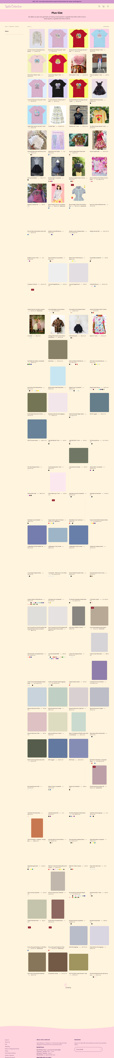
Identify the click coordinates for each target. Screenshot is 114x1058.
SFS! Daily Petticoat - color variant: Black (71, 1003)
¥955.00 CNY (33, 362)
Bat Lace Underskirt (32, 178)
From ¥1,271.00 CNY (55, 311)
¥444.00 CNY (30, 601)
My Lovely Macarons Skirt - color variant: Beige (29, 789)
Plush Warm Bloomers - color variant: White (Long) (91, 869)
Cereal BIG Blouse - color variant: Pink (91, 286)
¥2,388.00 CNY (72, 922)
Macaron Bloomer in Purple (96, 708)
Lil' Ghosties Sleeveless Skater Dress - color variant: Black (69, 602)
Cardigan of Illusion (32, 284)
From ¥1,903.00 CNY (73, 841)
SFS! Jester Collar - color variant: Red (78, 1055)
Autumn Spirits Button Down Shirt (77, 151)
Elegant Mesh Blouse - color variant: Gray (103, 389)
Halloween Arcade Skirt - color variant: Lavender (90, 496)
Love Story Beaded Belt (53, 654)
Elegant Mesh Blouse (95, 387)
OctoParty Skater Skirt (53, 813)
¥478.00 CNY (71, 521)
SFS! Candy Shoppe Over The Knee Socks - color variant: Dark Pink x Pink (34, 1003)
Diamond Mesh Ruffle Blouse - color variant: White (72, 364)
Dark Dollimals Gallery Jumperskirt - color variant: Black (28, 364)
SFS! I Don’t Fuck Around (75, 1027)
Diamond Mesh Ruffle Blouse (76, 361)
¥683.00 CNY (43, 178)
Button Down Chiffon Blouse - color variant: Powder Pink (71, 261)
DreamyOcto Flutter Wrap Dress (55, 387)
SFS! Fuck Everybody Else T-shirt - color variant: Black (48, 1030)
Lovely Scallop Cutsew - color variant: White (71, 685)
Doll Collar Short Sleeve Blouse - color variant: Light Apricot (28, 390)
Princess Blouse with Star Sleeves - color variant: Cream (69, 895)
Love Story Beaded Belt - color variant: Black (50, 657)
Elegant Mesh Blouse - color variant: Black (102, 389)
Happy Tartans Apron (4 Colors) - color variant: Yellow (51, 523)
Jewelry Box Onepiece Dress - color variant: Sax (90, 549)
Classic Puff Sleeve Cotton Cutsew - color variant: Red (93, 312)
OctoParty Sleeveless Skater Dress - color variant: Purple (74, 816)
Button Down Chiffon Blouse (76, 257)
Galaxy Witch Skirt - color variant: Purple (29, 495)
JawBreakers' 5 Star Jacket (54, 546)
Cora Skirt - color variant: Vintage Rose (29, 337)
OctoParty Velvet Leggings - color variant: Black (93, 816)
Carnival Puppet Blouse (53, 284)
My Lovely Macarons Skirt (33, 786)
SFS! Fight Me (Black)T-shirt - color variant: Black (90, 1003)
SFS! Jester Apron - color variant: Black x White (54, 1055)
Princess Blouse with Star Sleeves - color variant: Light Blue (80, 895)
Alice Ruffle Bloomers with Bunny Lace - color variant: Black (31, 154)
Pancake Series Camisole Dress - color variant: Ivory (48, 842)
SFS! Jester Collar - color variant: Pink (72, 1055)
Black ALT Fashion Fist (33, 204)
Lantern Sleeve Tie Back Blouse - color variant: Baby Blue (37, 602)
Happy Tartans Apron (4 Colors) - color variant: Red (48, 523)
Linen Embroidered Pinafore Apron (98, 627)
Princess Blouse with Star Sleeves (77, 892)
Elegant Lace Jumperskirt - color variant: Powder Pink (77, 390)
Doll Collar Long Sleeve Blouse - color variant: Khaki (99, 364)
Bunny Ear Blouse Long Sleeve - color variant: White (48, 261)
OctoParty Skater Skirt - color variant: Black (48, 816)
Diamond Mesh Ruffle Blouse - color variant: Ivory (74, 364)
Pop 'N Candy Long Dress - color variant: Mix (28, 895)
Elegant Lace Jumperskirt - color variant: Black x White (72, 390)
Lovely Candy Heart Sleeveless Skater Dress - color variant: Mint (29, 685)
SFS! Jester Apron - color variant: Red (62, 1055)
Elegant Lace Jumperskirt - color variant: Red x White (71, 390)
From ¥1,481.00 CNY (31, 655)
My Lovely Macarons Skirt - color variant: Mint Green (31, 789)
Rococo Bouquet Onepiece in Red (56, 947)
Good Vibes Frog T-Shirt (54, 493)
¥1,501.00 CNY (51, 788)
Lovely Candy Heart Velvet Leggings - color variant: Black (51, 685)
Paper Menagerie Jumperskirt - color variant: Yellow (93, 842)
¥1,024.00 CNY (30, 788)
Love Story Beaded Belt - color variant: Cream (51, 657)
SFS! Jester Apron (52, 1053)
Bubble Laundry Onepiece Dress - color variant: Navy (72, 234)
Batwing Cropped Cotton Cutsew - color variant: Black (71, 181)
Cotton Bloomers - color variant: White (69, 337)
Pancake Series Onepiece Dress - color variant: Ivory (69, 842)
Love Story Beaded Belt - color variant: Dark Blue (57, 658)
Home (6, 26)
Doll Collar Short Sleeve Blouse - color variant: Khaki (32, 390)
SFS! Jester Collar (73, 1053)
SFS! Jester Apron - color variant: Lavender (53, 1055)
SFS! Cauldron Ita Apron (54, 1000)
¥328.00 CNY (54, 415)
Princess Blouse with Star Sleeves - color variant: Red (72, 897)
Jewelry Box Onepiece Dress (96, 546)
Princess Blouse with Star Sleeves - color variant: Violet (75, 895)
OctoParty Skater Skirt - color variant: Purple (50, 816)
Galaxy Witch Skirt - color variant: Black (31, 495)
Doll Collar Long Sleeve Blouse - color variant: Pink (91, 364)
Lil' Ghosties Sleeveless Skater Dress (77, 599)
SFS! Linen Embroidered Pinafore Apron (99, 1053)
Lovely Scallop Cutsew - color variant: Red (69, 685)
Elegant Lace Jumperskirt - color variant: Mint (78, 390)
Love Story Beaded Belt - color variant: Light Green (63, 657)
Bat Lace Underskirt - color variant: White (29, 179)
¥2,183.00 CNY (93, 101)
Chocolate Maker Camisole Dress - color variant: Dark (53, 312)
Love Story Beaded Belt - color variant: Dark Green (62, 657)
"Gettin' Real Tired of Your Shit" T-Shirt (36, 126)
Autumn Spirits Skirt (94, 151)
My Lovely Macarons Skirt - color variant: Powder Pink (28, 789)
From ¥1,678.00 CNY (52, 841)
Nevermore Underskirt (74, 786)
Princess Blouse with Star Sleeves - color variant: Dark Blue (84, 895)
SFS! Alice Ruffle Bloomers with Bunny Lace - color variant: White (90, 976)
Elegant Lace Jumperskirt (75, 387)
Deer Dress (50, 361)
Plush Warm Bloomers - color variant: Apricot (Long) (94, 869)
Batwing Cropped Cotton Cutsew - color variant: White (69, 181)
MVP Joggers (51, 760)
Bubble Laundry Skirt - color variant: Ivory (90, 233)
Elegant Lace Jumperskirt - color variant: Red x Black (69, 390)
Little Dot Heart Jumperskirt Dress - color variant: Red (29, 657)
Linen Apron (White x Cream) (76, 627)
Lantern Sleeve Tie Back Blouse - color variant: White (29, 602)
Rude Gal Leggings (73, 947)
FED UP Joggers (93, 414)
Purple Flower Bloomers (33, 920)
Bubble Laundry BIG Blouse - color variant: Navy (51, 234)
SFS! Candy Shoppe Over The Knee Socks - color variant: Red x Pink (28, 1003)
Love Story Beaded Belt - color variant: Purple (56, 658)
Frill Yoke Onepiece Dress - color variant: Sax (28, 470)
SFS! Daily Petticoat (73, 1000)
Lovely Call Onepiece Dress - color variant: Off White (69, 657)
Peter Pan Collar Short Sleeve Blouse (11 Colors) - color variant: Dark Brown (63, 869)
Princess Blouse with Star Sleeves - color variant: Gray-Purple (77, 895)
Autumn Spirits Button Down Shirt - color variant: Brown (69, 154)
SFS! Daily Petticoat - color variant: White (69, 1003)
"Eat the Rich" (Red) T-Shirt (54, 75)
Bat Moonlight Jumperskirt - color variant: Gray (48, 181)
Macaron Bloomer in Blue (34, 708)
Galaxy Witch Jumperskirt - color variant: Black (93, 470)
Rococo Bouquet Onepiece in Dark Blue (37, 947)
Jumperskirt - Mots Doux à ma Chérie (57, 573)
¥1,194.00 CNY (72, 389)
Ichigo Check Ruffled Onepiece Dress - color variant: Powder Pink (90, 523)
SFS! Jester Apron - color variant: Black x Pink (56, 1055)
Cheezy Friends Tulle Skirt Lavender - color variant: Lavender (28, 312)
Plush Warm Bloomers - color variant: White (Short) (90, 869)
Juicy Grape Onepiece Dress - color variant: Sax (28, 576)
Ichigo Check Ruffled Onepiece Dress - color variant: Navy (94, 523)
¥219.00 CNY (92, 574)
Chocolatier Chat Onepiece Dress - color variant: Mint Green (72, 312)
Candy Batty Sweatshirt (95, 257)
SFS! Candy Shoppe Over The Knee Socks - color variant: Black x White (40, 1003)
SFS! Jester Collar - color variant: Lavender (74, 1055)
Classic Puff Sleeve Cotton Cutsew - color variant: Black (91, 312)
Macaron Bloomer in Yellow (54, 733)
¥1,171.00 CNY (50, 232)
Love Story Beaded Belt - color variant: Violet (53, 658)
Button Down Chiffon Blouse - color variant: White (69, 261)
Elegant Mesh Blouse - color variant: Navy (100, 389)
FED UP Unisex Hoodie (33, 440)
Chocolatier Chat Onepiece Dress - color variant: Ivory (69, 312)
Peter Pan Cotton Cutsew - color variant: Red (72, 869)
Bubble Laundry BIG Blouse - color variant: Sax (50, 234)
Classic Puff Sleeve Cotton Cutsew (98, 309)
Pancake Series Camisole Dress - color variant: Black (50, 842)
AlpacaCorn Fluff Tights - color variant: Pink (50, 154)
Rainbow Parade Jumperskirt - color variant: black (71, 923)
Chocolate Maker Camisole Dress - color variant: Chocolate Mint (51, 312)
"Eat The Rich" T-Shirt (74, 75)
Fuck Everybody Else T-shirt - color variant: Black (48, 470)
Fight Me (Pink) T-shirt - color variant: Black (69, 443)
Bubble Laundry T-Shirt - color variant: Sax (28, 261)
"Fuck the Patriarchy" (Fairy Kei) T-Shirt (37, 100)
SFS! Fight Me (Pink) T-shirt (34, 1027)
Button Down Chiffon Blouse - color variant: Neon (75, 261)
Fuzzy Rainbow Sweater (74, 467)
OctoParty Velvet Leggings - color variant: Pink (91, 816)
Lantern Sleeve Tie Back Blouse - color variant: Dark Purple (35, 602)
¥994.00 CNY (104, 284)
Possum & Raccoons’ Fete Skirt (55, 892)
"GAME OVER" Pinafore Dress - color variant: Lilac (91, 103)
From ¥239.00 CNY (76, 894)
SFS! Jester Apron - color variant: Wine (57, 1055)
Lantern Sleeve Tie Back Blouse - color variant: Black (31, 602)
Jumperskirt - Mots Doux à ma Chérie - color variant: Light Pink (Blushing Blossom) (53, 576)
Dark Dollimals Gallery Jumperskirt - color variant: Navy (31, 364)
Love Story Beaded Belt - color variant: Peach (60, 657)
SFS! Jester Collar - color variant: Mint (81, 1055)
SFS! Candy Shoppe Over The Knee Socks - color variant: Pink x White (31, 1003)
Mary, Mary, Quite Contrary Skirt (97, 733)
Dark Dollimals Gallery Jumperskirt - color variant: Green (29, 364)
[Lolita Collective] (13, 6)
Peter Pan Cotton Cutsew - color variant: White (69, 869)
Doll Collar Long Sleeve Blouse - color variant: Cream (93, 364)
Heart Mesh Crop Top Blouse (76, 520)
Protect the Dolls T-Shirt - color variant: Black (91, 895)
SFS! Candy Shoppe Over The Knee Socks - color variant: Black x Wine (35, 1003)
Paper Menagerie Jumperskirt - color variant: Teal (94, 842)
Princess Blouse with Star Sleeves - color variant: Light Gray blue (81, 895)
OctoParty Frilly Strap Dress (34, 813)
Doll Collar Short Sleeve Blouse (35, 387)
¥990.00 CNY (51, 922)
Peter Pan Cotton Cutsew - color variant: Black (71, 869)
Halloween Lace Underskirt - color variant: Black (28, 523)
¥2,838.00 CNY (36, 841)
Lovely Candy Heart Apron (96, 654)
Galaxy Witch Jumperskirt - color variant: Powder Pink (91, 470)
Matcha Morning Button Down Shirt (36, 760)
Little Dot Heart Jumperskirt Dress (35, 654)
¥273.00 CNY (54, 51)
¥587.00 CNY (30, 814)
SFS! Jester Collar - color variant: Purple (80, 1055)
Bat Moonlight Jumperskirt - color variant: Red (50, 181)
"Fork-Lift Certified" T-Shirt (96, 75)
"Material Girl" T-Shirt (74, 126)
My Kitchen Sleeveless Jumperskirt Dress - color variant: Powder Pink (90, 763)
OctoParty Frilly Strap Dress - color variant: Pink (28, 816)
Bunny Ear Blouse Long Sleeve (55, 257)
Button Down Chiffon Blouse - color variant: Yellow (72, 261)
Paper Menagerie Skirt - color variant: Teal (32, 869)
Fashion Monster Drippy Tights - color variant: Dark (69, 417)
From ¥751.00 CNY (73, 362)
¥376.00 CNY (71, 179)
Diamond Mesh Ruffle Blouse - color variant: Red (77, 364)
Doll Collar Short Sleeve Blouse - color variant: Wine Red (34, 390)
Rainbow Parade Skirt (95, 920)
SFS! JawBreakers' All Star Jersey (35, 1053)
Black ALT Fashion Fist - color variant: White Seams (28, 207)
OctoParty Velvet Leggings (96, 813)
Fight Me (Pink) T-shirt (74, 440)
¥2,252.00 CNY (75, 311)
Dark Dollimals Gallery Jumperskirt (36, 361)
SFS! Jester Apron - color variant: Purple (59, 1055)
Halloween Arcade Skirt (95, 493)
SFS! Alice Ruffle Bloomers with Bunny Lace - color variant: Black (93, 976)
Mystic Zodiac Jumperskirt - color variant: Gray (48, 789)
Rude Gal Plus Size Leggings (96, 947)
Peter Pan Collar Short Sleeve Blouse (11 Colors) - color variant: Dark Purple (53, 869)
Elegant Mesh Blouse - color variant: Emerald (97, 389)
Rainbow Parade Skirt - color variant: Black (91, 923)
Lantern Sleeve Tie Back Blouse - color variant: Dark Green (34, 604)
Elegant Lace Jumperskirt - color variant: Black (74, 390)
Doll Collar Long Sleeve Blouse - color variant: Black (94, 364)
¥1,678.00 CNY (61, 126)
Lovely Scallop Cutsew (74, 682)
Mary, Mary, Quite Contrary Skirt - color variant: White (90, 736)
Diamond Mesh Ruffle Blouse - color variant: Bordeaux (75, 364)
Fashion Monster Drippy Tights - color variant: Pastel (71, 417)
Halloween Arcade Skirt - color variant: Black (91, 496)
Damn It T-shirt (93, 336)
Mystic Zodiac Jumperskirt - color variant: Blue (50, 789)
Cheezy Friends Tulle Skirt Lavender (36, 309)
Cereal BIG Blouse (94, 284)
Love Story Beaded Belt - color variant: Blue (51, 658)
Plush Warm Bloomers (95, 866)
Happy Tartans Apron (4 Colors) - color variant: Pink (50, 523)
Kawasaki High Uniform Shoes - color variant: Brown (91, 576)
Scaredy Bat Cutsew (53, 973)
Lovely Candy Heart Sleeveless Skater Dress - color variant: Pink (28, 685)
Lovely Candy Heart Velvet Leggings (56, 682)
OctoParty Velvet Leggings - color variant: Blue (90, 816)
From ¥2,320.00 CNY (56, 574)
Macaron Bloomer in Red (33, 733)
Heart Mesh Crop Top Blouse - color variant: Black (72, 523)
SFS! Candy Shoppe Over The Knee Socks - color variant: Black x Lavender (37, 1003)
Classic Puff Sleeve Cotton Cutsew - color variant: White (90, 312)
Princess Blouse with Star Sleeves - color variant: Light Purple (74, 895)
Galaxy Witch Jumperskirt (96, 467)
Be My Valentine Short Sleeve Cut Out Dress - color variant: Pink (90, 181)
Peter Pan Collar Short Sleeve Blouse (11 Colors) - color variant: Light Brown (62, 869)
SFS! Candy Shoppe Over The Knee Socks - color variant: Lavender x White (38, 1003)
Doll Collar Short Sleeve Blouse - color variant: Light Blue (35, 390)
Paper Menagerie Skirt (33, 866)
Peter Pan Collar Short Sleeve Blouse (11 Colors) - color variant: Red (48, 869)
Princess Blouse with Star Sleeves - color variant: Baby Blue (78, 895)
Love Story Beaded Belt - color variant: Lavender (54, 658)
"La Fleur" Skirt (51, 126)
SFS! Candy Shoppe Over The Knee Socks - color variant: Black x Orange (41, 1003)
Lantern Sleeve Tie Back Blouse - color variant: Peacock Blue (41, 602)
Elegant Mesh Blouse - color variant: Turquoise (99, 389)
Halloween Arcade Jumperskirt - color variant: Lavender (69, 496)
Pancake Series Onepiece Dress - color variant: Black (71, 842)
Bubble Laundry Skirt (95, 231)
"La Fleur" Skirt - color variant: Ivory (48, 128)
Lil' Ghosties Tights (94, 599)
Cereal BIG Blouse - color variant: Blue (94, 286)
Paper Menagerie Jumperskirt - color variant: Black (90, 842)
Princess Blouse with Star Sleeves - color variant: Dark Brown (78, 897)
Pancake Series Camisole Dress (56, 839)
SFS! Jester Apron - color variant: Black (48, 1055)
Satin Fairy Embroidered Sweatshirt (36, 973)
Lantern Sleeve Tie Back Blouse (35, 599)
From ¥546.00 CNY (76, 601)
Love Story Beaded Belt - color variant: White (48, 657)
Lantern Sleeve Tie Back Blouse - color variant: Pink (28, 604)
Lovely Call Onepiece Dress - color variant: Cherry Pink (72, 657)
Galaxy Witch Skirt (32, 493)
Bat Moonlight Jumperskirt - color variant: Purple (51, 181)
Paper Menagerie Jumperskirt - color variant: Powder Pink (91, 842)
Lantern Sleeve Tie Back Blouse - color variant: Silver (35, 604)
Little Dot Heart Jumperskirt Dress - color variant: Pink (28, 657)
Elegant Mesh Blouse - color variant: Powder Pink (90, 389)
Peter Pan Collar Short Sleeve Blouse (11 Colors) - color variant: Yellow (60, 869)
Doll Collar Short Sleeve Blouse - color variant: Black (29, 390)
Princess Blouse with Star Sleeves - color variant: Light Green (74, 897)
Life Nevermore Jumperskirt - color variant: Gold (50, 602)
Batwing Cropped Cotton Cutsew (77, 178)
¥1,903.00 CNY (30, 468)
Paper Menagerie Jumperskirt (97, 839)
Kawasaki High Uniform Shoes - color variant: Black (90, 576)
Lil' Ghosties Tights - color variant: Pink (91, 602)
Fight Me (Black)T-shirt (53, 440)
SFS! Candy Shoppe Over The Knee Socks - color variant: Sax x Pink (29, 1003)
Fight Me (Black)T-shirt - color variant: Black (48, 443)
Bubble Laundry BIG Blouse (54, 231)
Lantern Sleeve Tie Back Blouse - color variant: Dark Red (31, 604)
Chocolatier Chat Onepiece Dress (77, 309)
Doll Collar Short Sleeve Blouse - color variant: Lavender (40, 390)
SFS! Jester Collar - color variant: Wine (83, 1055)
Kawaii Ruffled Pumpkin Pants (76, 573)
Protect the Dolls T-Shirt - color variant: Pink (90, 895)
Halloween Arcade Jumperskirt (76, 493)
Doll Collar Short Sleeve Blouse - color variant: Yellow (38, 390)
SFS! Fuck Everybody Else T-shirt (55, 1027)
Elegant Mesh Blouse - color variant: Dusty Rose (91, 389)
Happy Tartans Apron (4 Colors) (56, 520)
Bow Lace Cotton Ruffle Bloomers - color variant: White (90, 207)
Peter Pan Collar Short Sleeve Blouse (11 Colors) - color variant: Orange (59, 869)
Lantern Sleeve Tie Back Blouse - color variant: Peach (29, 604)
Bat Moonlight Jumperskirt (54, 178)
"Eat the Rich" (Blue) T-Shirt (96, 50)
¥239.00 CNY (92, 362)
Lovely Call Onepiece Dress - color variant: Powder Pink (71, 657)
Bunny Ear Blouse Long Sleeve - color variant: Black (50, 261)
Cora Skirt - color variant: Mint (31, 337)
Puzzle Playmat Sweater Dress (55, 920)
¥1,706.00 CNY (51, 601)
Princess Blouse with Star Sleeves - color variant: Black (72, 895)
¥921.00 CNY (105, 151)
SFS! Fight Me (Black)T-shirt (96, 1000)
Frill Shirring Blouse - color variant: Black (91, 443)
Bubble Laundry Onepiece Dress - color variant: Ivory (69, 234)
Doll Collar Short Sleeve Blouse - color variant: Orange (37, 390)
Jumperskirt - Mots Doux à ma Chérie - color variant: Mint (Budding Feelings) (50, 576)
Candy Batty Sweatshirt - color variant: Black (90, 261)
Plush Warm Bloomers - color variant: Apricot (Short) (93, 869)
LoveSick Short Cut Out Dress (97, 682)
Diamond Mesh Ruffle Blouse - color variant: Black (69, 364)
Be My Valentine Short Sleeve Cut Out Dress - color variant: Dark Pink (91, 181)
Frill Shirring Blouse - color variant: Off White (90, 443)
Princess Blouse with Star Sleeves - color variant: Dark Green (75, 897)
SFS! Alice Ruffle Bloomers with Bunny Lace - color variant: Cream (91, 976)
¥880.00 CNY (33, 630)
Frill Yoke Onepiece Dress (33, 467)
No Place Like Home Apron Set (97, 786)
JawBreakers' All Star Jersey (75, 546)
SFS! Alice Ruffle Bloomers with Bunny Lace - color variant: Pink (94, 976)
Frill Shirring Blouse (94, 440)
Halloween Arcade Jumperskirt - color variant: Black (71, 496)
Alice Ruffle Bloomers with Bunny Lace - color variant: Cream (29, 154)
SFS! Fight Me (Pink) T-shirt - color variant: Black (28, 1030)
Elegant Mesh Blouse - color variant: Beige (96, 389)
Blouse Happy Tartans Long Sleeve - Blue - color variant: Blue (48, 208)
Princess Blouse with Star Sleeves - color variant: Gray (77, 897)
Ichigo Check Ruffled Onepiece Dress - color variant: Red (93, 523)
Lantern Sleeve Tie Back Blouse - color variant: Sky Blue (38, 602)
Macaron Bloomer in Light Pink (76, 708)
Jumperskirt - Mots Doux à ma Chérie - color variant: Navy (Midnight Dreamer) (48, 576)
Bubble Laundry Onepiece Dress (76, 231)
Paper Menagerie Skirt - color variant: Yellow (31, 869)
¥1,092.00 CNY (37, 51)
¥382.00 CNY (43, 440)
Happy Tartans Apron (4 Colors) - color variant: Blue (53, 523)
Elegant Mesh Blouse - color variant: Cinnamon (94, 389)
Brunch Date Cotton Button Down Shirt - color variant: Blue (28, 234)
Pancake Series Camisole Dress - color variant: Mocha (51, 842)
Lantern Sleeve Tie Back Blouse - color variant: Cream (28, 602)
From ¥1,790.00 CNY (73, 232)
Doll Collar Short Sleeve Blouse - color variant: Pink (31, 390)
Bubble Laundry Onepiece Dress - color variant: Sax (71, 234)
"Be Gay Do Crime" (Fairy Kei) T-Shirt (56, 50)
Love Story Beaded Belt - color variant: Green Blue (65, 657)
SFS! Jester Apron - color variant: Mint (60, 1055)
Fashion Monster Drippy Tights (76, 414)
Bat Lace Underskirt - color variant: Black (28, 179)
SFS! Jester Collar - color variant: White (71, 1055)
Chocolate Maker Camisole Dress (56, 309)
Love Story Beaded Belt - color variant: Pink (57, 657)
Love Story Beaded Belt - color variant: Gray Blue (48, 658)
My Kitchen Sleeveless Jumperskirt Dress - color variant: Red (91, 763)
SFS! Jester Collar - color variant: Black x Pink (77, 1055)
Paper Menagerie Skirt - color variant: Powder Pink (29, 869)
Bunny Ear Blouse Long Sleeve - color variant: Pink (51, 261)
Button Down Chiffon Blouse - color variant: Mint (74, 261)
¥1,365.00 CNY (60, 361)
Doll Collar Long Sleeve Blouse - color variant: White (90, 364)
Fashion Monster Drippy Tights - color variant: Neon (72, 417)
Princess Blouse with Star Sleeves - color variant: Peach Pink (69, 897)
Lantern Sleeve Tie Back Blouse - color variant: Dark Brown (37, 604)
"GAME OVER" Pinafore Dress (96, 100)
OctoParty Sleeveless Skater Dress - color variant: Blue (71, 816)
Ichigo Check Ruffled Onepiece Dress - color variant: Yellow (91, 523)
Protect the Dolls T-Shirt (95, 892)
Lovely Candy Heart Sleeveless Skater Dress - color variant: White (31, 685)
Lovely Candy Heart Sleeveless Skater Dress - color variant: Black (32, 685)
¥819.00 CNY (38, 336)
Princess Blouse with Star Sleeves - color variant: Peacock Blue (83, 895)
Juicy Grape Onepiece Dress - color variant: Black (29, 576)
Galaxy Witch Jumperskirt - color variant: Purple (90, 470)
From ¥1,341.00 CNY (100, 761)
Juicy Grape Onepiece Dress (34, 573)
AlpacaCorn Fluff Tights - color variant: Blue (48, 154)
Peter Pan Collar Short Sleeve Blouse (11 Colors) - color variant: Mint (57, 869)
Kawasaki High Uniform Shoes (97, 573)
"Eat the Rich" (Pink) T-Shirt (34, 75)
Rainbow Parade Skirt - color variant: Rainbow (90, 923)
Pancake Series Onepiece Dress (76, 839)
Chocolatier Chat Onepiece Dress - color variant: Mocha (71, 312)
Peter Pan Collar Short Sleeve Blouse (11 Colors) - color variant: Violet (54, 869)
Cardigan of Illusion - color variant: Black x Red (28, 286)
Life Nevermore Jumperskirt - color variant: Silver (48, 602)
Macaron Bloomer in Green (54, 708)
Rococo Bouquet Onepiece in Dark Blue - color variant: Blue (28, 950)
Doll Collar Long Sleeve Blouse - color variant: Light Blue (97, 364)
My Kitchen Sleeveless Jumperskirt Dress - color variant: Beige (93, 763)
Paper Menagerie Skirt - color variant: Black (28, 869)
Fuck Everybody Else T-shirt (54, 467)
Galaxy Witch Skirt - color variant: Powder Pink (28, 495)
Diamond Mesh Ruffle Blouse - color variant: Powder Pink (71, 364)
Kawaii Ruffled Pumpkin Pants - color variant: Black (71, 576)
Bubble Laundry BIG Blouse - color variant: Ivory (48, 234)
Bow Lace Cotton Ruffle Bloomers (98, 204)
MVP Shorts (71, 760)
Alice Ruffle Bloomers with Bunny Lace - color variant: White (28, 154)
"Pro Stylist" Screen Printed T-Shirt (98, 126)
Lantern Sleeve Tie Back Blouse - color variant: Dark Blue (43, 602)
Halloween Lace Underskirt (34, 520)
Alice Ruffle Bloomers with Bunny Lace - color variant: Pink (32, 154)
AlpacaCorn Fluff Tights (54, 151)
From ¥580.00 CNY (100, 179)
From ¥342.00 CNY (73, 415)
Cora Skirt (30, 336)
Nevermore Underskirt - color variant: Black (69, 789)
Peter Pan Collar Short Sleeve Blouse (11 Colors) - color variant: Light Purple (51, 869)
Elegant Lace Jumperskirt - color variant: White (75, 390)
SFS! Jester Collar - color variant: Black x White (75, 1055)
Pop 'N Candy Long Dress (33, 892)
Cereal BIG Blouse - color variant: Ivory (90, 286)
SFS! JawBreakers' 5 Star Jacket (97, 1027)
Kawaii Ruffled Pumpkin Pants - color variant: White (69, 576)
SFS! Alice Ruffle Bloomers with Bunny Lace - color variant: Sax (96, 976)
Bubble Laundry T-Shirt (33, 257)
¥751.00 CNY (105, 387)
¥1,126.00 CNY (43, 284)
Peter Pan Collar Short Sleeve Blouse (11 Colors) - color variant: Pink (50, 869)
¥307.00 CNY (84, 947)
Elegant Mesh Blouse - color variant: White (105, 389)
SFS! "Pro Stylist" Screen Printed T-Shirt (78, 973)
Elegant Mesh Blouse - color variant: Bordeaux (93, 389)
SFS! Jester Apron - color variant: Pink (51, 1055)
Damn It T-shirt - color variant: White (90, 337)
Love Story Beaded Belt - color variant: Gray (56, 657)
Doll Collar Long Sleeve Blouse (97, 361)
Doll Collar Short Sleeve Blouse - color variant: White (41, 390)
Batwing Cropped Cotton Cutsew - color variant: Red (72, 181)
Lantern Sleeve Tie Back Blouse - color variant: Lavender (32, 602)
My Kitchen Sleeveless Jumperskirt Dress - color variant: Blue (94, 763)
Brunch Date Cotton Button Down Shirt (37, 231)
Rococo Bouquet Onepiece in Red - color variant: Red (48, 950)
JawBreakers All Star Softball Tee (35, 546)
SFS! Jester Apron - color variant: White (50, 1055)
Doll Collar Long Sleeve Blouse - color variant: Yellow (96, 364)
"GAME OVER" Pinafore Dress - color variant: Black (90, 103)
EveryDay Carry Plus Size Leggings (56, 414)
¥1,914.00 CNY (30, 574)
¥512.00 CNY (50, 259)
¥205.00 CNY (85, 75)
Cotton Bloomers (73, 336)
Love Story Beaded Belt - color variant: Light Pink (59, 657)
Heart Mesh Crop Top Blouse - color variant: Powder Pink (71, 523)
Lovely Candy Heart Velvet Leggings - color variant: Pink (50, 685)
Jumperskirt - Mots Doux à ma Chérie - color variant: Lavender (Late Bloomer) (51, 576)
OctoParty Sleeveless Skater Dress (77, 813)
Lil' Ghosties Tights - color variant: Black (90, 602)
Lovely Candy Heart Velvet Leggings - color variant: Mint (48, 685)
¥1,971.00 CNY (92, 548)
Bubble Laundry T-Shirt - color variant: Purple (29, 261)
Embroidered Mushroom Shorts (35, 414)
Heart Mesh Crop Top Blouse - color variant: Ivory (74, 523)
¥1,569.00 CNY (72, 495)
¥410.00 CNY (75, 153)
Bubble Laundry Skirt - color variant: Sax (91, 233)
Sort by (29, 26)
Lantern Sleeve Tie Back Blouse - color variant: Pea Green (32, 604)
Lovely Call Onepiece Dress (75, 654)
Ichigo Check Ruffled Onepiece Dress (99, 520)
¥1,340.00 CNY (106, 231)
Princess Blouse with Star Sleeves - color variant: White (71, 895)
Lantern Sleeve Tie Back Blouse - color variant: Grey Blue (40, 602)
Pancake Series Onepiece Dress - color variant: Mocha (72, 842)
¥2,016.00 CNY (72, 655)
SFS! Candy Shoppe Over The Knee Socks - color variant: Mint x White (32, 1003)
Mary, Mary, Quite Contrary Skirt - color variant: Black (91, 736)
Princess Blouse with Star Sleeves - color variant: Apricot (71, 897)
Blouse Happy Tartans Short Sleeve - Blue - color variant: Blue (69, 208)
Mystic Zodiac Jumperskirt (54, 786)
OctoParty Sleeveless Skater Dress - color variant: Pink (72, 816)
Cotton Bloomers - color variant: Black (71, 337)
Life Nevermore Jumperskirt (54, 599)
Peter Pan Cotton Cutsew (75, 866)
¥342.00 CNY (103, 414)
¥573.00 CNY (51, 389)
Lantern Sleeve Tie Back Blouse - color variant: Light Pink (44, 602)
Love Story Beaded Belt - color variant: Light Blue (50, 658)
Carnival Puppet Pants (74, 284)
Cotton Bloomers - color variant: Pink (72, 337)
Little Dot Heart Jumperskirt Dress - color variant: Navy (31, 657)
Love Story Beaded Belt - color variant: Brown (54, 657)
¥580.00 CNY (71, 259)
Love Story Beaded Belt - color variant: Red (53, 657)
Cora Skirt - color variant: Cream (28, 337)
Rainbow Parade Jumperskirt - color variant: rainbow (69, 923)
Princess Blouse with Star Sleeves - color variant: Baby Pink (86, 895)
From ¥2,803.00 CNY (97, 521)
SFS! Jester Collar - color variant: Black (69, 1055)
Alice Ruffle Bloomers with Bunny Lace (37, 151)
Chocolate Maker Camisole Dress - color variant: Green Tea (50, 312)
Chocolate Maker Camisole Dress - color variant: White (48, 312)
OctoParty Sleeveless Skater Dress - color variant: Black (69, 816)
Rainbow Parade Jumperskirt (76, 920)
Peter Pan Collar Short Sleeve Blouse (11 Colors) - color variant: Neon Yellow (56, 869)
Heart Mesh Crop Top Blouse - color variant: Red (69, 523)
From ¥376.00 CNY (55, 683)
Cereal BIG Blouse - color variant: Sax (93, 286)
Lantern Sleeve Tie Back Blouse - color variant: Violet (34, 602)
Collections (11, 26)
